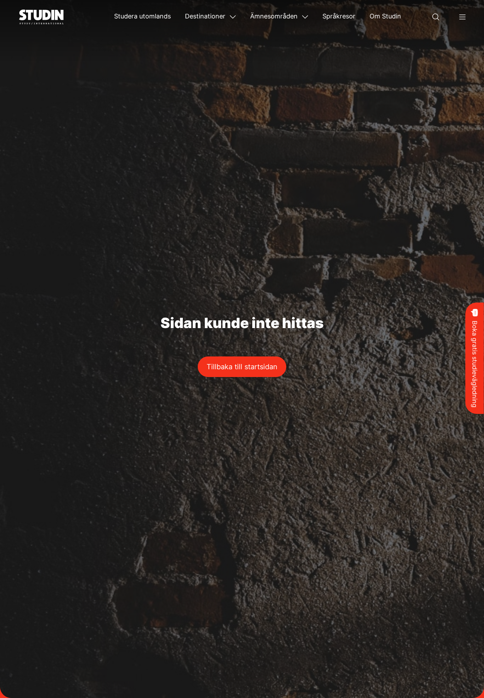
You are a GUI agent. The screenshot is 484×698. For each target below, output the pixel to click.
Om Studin (385, 16)
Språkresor (338, 16)
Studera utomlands (142, 16)
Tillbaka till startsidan (242, 366)
